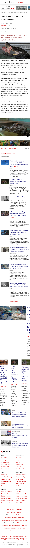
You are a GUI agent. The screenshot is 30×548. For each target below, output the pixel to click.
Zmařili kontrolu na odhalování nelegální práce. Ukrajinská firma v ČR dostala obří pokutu (19, 249)
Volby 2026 (4, 457)
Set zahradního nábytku (8, 520)
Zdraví (11, 236)
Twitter (10, 536)
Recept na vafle (20, 483)
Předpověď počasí (22, 507)
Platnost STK (19, 502)
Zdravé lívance (19, 479)
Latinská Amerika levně (7, 500)
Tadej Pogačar (19, 464)
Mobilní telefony (21, 522)
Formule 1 (3, 483)
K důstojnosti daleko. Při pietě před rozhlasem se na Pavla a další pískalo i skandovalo (18, 213)
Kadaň (13, 153)
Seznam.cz (20, 2)
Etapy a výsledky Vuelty (22, 460)
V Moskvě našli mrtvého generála (19, 197)
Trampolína (8, 517)
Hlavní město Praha (14, 219)
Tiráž (25, 536)
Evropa (11, 185)
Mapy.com (13, 507)
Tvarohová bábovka (21, 481)
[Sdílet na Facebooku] (26, 148)
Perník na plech (20, 485)
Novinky (3, 23)
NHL (2, 485)
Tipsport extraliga (5, 479)
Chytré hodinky (21, 528)
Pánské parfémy (14, 530)
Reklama (15, 536)
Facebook (4, 536)
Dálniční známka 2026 (21, 493)
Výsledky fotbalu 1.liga (7, 477)
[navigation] (2, 2)
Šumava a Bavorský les (7, 496)
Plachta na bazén (20, 515)
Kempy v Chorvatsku (6, 491)
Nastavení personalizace (20, 539)
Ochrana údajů (23, 538)
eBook (4, 28)
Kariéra (21, 536)
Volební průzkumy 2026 (7, 460)
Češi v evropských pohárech (14, 512)
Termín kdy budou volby (7, 464)
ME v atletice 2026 (6, 481)
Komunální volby (5, 469)
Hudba (11, 288)
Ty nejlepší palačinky (21, 474)
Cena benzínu (18, 509)
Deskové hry (7, 528)
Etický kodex (15, 538)
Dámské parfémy (16, 525)
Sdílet (10, 28)
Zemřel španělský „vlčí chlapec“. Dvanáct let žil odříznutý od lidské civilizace (19, 181)
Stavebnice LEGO (6, 525)
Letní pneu (24, 525)
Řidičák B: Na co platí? (21, 498)
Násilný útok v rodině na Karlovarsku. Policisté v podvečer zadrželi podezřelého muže (19, 163)
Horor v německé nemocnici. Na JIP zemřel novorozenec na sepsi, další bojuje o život (19, 266)
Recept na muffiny (20, 477)
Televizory (13, 528)
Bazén (13, 515)
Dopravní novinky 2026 (22, 496)
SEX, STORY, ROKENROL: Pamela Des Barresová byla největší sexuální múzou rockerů (19, 285)
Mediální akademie (6, 538)
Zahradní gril (18, 520)
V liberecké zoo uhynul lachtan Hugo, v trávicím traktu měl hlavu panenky (25, 374)
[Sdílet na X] (28, 148)
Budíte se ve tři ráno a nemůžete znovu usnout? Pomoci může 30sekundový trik (19, 232)
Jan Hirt (18, 462)
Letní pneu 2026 (20, 491)
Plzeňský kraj (13, 253)
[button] (15, 50)
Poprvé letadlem (5, 493)
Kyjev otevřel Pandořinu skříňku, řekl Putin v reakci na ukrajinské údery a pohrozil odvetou (3, 375)
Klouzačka (21, 517)
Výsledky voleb (5, 462)
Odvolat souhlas (8, 539)
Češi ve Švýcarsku (6, 498)
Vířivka (25, 520)
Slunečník (14, 517)
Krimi (11, 168)
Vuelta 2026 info (20, 457)
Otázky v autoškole (20, 500)
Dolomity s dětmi (5, 502)
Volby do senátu (5, 466)
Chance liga (4, 474)
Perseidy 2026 (10, 509)
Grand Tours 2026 (20, 469)
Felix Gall (18, 466)
